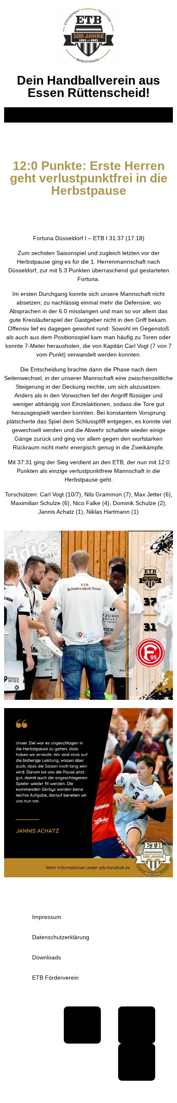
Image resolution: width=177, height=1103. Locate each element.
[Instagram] (136, 1062)
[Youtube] (136, 1025)
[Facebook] (82, 1025)
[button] (88, 115)
